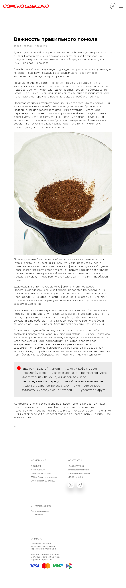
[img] (70, 484)
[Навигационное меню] (121, 6)
